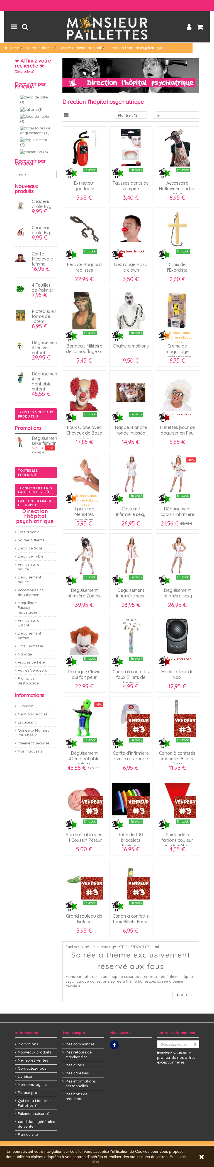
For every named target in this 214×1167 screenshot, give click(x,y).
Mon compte (74, 1032)
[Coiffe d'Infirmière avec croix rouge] (131, 718)
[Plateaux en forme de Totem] (22, 315)
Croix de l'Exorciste (177, 267)
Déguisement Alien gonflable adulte (84, 758)
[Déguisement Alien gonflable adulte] (84, 718)
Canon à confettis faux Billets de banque (131, 677)
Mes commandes (79, 1044)
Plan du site (28, 1134)
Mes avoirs (74, 1065)
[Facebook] (114, 1044)
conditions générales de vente (36, 1124)
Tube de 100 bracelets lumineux (130, 840)
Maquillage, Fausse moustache (28, 607)
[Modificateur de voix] (177, 636)
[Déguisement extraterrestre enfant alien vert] (22, 346)
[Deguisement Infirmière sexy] (131, 555)
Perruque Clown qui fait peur (84, 674)
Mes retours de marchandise (78, 1054)
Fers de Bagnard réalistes (84, 267)
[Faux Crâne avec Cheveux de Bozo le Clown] (84, 392)
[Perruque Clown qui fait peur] (84, 636)
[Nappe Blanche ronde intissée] (131, 392)
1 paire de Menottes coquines (84, 514)
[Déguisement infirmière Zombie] (84, 555)
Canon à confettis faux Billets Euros (131, 918)
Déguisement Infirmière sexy (177, 593)
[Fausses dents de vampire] (131, 148)
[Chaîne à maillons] (131, 310)
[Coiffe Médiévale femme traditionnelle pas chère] (22, 257)
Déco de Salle (30, 548)
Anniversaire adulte (28, 566)
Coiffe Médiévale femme (42, 259)
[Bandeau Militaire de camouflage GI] (84, 310)
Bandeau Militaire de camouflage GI (84, 348)
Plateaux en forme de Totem (44, 316)
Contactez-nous (32, 1068)
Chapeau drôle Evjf (42, 230)
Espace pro (27, 722)
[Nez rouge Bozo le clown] (131, 229)
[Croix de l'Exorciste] (177, 229)
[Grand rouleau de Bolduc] (84, 881)
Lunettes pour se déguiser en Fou (177, 430)
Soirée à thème (31, 540)
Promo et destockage (28, 680)
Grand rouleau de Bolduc (84, 918)
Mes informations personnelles (80, 1083)
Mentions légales (32, 714)
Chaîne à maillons (131, 346)
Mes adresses (77, 1073)
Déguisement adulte (29, 579)
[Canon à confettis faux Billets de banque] (131, 636)
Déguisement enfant (29, 635)
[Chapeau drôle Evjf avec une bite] (22, 231)
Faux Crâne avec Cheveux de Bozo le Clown (84, 433)
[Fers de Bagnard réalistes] (84, 229)
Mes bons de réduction (76, 1096)
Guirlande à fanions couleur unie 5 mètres (177, 840)
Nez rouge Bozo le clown (130, 267)
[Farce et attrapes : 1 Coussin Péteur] (84, 799)
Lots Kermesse (30, 646)
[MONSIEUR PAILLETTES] (107, 27)
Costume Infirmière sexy (130, 511)
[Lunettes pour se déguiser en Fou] (177, 392)
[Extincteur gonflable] (84, 148)
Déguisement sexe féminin (45, 440)
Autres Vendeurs (32, 670)
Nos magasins (30, 751)
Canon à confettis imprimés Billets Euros (177, 758)
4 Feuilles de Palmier (43, 287)
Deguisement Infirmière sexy (130, 593)
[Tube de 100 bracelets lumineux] (131, 799)
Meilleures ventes (33, 1060)
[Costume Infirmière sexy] (131, 473)
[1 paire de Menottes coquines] (84, 473)
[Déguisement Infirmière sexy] (177, 555)
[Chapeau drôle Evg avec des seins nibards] (22, 205)
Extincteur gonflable (84, 185)
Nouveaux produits (26, 188)
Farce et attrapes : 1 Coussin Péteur (84, 837)
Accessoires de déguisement (31, 592)
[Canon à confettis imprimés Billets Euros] (177, 718)
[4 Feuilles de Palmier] (22, 289)
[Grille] (66, 115)
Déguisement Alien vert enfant (45, 347)
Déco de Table (30, 556)
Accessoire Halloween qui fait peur (177, 188)
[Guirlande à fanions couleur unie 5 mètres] (177, 799)
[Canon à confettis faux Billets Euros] (131, 881)
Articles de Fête (31, 662)
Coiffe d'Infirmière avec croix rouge (131, 755)
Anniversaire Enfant (28, 622)
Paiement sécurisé (33, 743)
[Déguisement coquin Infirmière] (177, 473)
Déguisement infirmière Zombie (84, 593)
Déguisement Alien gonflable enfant (45, 381)
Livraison (25, 706)
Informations (29, 695)
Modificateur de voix (177, 674)
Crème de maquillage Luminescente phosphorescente (177, 354)
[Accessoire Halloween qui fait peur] (177, 148)
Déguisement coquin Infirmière (177, 511)
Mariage (25, 654)
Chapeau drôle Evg (42, 204)
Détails (186, 995)
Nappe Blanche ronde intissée (131, 430)
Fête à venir (28, 532)
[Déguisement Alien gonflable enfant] (22, 377)
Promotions (28, 428)
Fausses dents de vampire (131, 185)
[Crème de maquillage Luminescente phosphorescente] (177, 310)
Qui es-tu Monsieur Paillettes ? (34, 732)
